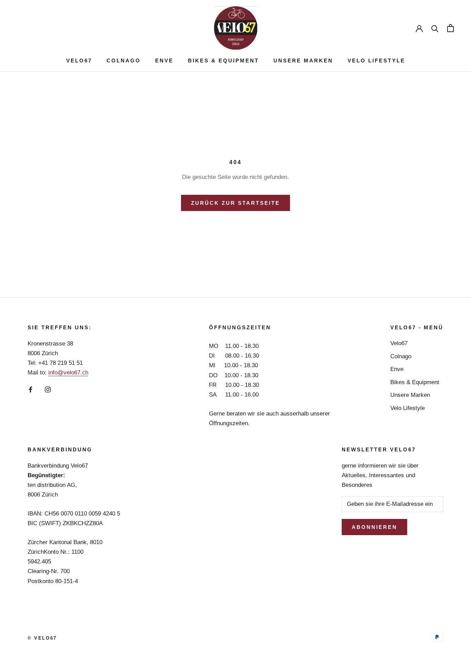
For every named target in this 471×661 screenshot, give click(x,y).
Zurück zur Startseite (235, 203)
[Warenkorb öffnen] (450, 28)
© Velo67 (42, 638)
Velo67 (79, 60)
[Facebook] (30, 389)
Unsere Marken (303, 60)
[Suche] (435, 28)
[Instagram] (48, 389)
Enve (164, 60)
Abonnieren (374, 527)
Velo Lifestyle (376, 60)
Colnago (124, 60)
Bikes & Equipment (223, 60)
